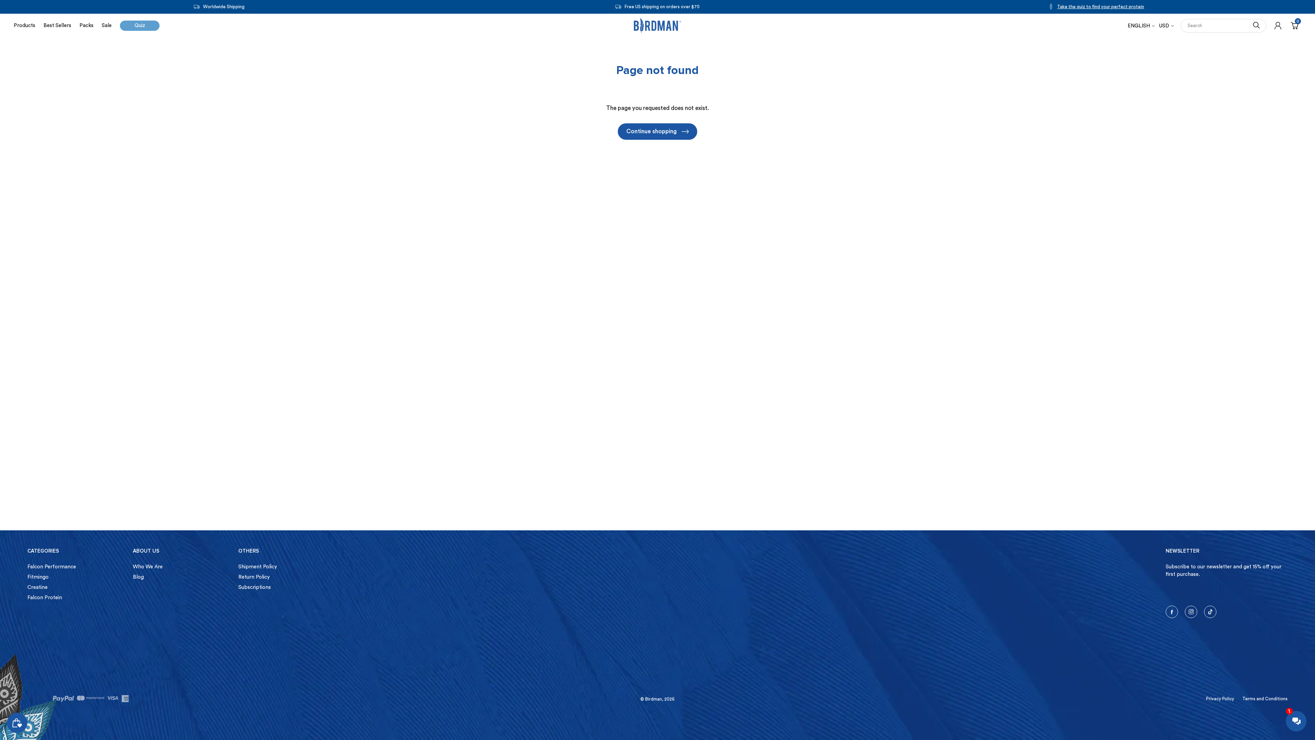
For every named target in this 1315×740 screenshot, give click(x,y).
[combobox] (1216, 26)
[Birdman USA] (657, 25)
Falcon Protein (44, 597)
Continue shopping (651, 131)
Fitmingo (38, 577)
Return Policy (254, 577)
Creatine (37, 587)
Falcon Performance (51, 566)
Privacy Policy (1220, 698)
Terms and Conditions (1265, 698)
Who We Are (148, 566)
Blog (138, 577)
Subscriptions (254, 587)
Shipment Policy (257, 566)
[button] (1166, 26)
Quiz (140, 25)
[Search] (1256, 26)
